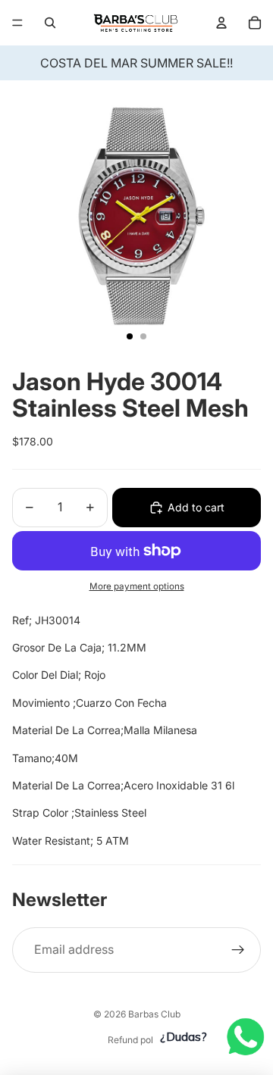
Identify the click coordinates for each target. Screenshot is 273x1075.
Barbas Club (154, 1014)
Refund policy (137, 1039)
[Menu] (17, 22)
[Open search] (50, 22)
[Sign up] (238, 950)
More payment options (136, 586)
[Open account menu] (221, 22)
